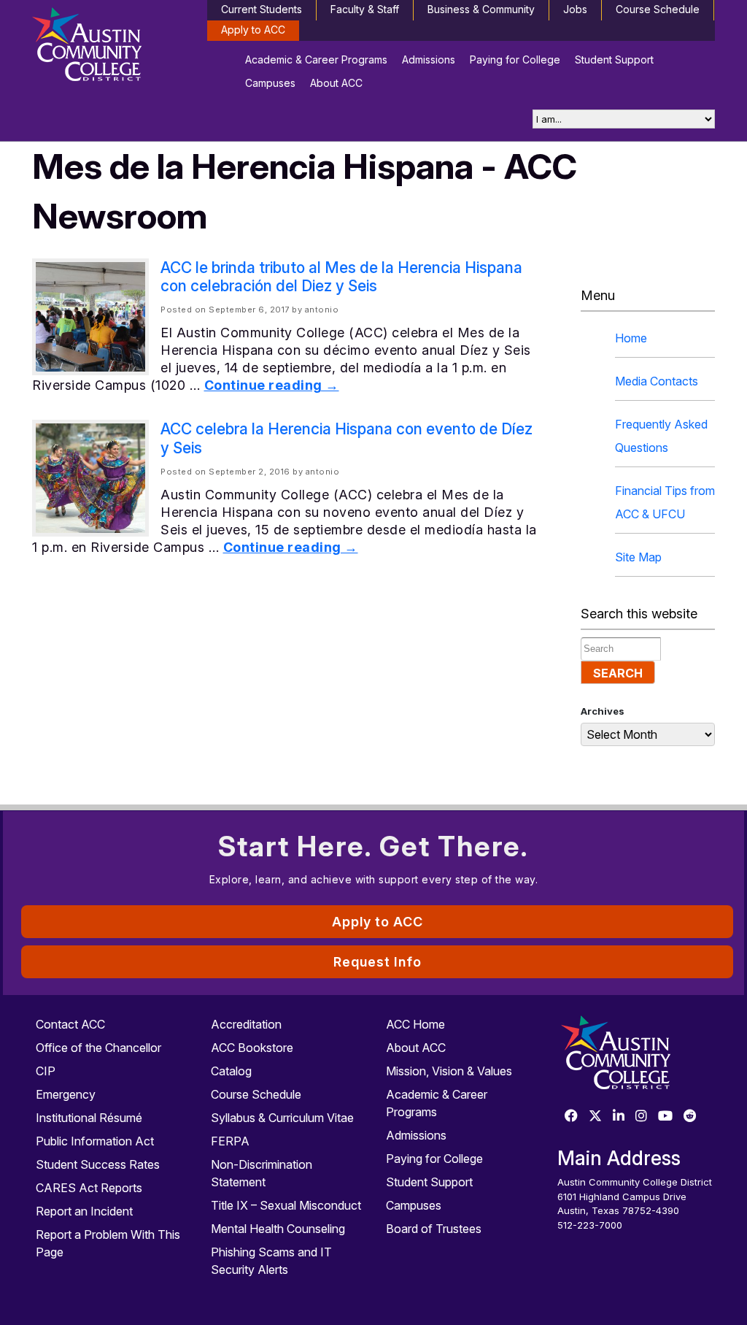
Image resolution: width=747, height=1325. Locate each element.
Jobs (575, 9)
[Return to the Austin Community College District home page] (111, 47)
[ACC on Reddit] (690, 1116)
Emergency (66, 1094)
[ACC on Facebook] (571, 1116)
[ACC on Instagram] (641, 1116)
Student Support (614, 59)
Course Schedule (658, 9)
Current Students (261, 9)
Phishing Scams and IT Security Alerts (271, 1261)
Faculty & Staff (364, 9)
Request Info (377, 961)
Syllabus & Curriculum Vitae (282, 1117)
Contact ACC (70, 1024)
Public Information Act (95, 1141)
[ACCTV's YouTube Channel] (665, 1116)
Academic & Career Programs (316, 59)
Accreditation (246, 1024)
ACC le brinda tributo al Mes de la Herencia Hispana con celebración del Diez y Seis (341, 276)
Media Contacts (656, 381)
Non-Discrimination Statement (261, 1173)
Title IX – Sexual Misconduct (286, 1205)
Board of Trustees (433, 1228)
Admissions (428, 59)
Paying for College (515, 59)
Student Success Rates (98, 1164)
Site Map (638, 557)
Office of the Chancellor (98, 1047)
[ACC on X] (595, 1116)
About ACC (336, 83)
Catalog (231, 1071)
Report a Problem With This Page (108, 1243)
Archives (602, 711)
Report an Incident (84, 1211)
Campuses (270, 83)
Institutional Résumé (89, 1117)
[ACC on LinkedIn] (618, 1116)
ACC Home (415, 1024)
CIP (45, 1071)
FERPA (230, 1141)
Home (631, 338)
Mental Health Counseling (278, 1228)
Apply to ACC (253, 29)
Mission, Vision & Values (449, 1071)
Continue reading (271, 385)
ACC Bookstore (252, 1047)
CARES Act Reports (89, 1187)
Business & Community (481, 9)
